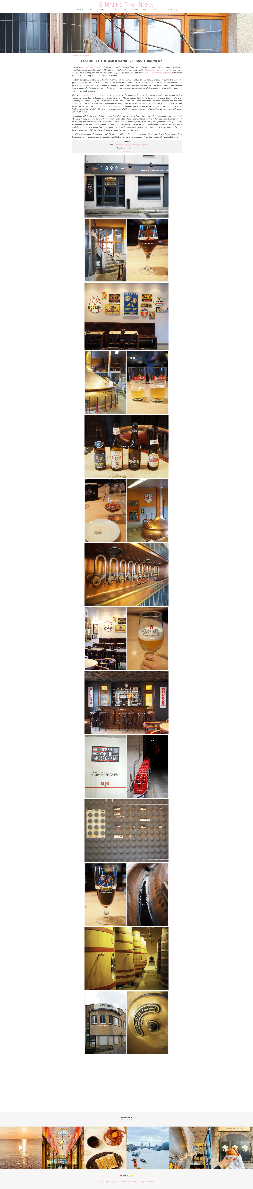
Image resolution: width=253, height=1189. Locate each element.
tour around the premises (93, 95)
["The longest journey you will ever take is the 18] (147, 1148)
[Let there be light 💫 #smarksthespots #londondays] (190, 1148)
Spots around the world (86, 55)
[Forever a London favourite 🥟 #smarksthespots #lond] (105, 1148)
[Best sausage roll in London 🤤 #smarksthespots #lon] (232, 1148)
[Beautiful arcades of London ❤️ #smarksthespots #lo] (63, 1148)
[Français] (126, 1175)
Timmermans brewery (153, 70)
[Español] (131, 1175)
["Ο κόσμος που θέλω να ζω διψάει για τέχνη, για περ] (21, 1148)
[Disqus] (126, 1080)
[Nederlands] (129, 1175)
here (175, 137)
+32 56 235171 (131, 148)
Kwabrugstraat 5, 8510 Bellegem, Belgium (130, 145)
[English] (121, 1175)
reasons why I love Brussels (90, 67)
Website (126, 151)
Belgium (75, 55)
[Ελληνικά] (124, 1175)
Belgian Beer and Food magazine (157, 73)
